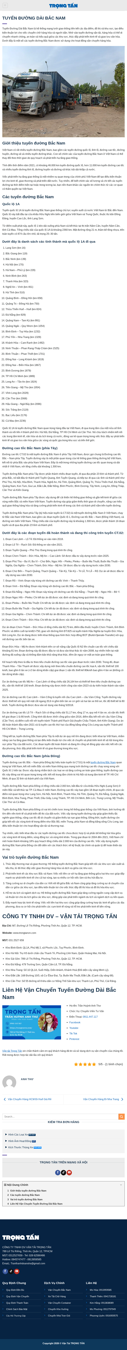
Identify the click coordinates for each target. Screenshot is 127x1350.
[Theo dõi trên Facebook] (57, 1172)
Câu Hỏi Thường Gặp (16, 1316)
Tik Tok (73, 1033)
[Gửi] (121, 1117)
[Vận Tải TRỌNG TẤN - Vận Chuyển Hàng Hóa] (63, 5)
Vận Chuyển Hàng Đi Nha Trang (101, 1099)
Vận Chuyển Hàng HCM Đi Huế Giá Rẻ (29, 1099)
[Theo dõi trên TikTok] (63, 1172)
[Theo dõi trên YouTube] (69, 1172)
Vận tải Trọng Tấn (12, 1050)
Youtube (73, 1028)
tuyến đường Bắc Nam (103, 762)
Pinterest (74, 1039)
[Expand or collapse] (121, 1185)
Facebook (74, 1022)
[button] (5, 5)
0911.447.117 (90, 1016)
